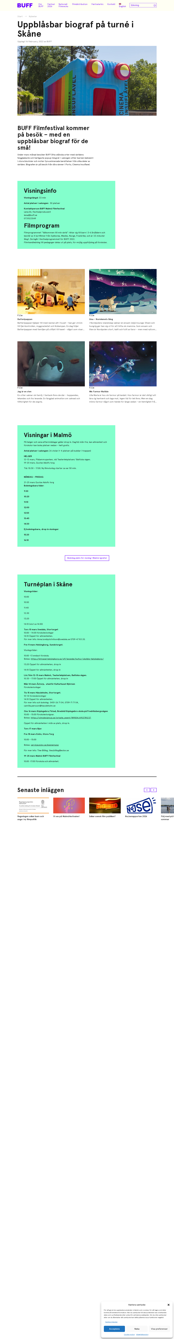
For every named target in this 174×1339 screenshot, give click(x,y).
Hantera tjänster (111, 1322)
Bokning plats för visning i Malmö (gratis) (87, 558)
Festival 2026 (51, 5)
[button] (168, 1304)
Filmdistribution (80, 4)
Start (20, 16)
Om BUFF (41, 5)
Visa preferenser (159, 1329)
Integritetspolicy (142, 1334)
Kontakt (111, 4)
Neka (136, 1329)
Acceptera (114, 1329)
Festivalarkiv (97, 4)
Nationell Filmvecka (63, 5)
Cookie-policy (129, 1334)
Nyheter (33, 16)
